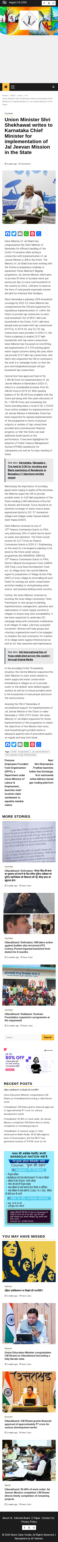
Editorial (8, 1286)
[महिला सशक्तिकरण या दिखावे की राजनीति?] (29, 1261)
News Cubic (26, 886)
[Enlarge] (50, 1155)
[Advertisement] (29, 59)
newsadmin (26, 164)
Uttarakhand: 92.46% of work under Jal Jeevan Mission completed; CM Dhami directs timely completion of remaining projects (27, 1122)
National (8, 1348)
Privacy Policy (29, 1521)
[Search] (53, 87)
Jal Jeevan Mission (40, 752)
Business (9, 1417)
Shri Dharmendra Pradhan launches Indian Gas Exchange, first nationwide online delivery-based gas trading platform (41, 771)
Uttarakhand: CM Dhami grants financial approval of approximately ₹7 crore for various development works (29, 1110)
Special (8, 1485)
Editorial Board (22, 1518)
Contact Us (48, 1518)
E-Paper (35, 1518)
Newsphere (21, 1538)
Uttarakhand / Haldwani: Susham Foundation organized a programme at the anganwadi (27, 1017)
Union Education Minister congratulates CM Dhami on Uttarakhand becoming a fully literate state (28, 1098)
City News (9, 113)
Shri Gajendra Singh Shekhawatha (21, 755)
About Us (7, 1518)
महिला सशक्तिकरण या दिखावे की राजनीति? (21, 1090)
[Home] (6, 87)
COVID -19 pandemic (20, 752)
